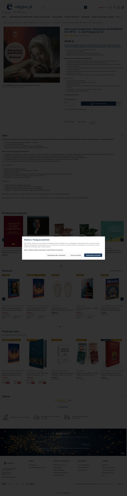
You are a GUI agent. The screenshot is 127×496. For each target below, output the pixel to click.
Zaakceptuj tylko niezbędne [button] (56, 255)
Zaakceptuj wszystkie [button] (93, 255)
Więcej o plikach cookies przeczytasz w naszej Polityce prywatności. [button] (43, 249)
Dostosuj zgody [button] (75, 255)
